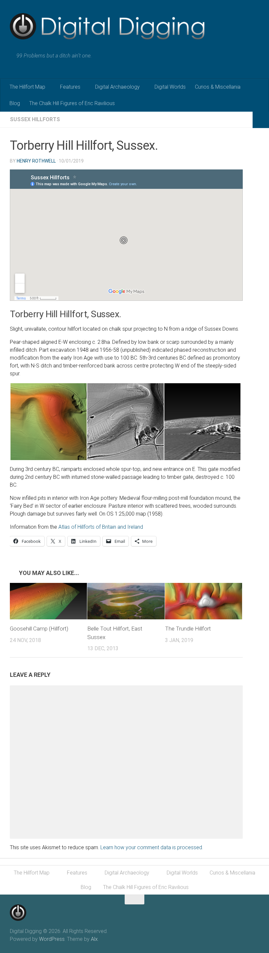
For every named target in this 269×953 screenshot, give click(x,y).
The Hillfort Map (27, 87)
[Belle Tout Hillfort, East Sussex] (125, 601)
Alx (94, 939)
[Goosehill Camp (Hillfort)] (48, 601)
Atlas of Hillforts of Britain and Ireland (100, 527)
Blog (15, 103)
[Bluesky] (254, 910)
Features (70, 87)
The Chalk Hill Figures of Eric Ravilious (72, 103)
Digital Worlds (170, 87)
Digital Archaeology (117, 87)
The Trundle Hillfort (188, 628)
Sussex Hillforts (35, 119)
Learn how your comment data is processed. (151, 847)
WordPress (52, 939)
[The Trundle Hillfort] (203, 601)
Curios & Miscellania (217, 87)
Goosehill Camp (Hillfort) (39, 628)
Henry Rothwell (36, 161)
